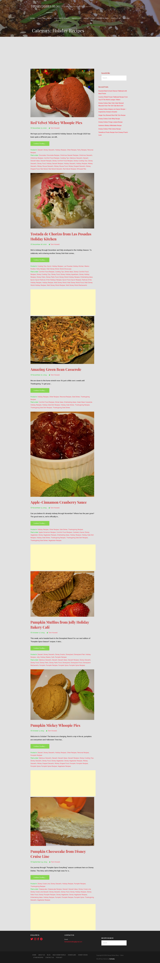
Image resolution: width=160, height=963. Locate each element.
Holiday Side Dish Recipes (51, 405)
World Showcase (65, 269)
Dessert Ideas (35, 161)
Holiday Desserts (69, 163)
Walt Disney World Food (75, 282)
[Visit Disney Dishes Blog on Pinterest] (41, 939)
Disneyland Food (76, 663)
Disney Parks (41, 277)
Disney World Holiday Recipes (69, 277)
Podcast (126, 18)
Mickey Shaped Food (62, 763)
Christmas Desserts (85, 155)
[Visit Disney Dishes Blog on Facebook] (38, 939)
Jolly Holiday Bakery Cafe (45, 657)
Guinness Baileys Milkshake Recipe (110, 125)
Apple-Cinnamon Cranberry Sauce (58, 502)
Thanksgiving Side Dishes (61, 407)
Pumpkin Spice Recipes (77, 665)
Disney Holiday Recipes (78, 892)
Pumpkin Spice (63, 665)
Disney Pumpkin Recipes (47, 895)
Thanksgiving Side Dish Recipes (41, 407)
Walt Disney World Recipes (56, 285)
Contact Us (115, 18)
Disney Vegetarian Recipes (47, 535)
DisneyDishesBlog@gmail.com (73, 941)
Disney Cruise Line (44, 884)
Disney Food (41, 163)
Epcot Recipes (76, 280)
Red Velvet (44, 169)
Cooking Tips (64, 158)
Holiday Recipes (60, 150)
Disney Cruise (89, 18)
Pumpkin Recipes (61, 657)
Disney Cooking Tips (81, 161)
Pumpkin (42, 665)
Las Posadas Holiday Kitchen (74, 266)
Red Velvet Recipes (69, 169)
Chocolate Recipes (52, 155)
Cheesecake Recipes (55, 889)
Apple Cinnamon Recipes (47, 532)
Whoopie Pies (81, 169)
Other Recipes (103, 18)
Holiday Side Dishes (67, 405)
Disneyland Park (79, 654)
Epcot (49, 266)
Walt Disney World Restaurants (76, 285)
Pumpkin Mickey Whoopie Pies (55, 725)
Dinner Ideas (69, 272)
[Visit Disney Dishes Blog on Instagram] (35, 939)
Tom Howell (55, 128)
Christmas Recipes (36, 158)
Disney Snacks (60, 654)
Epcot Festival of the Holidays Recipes (48, 280)
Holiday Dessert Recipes (54, 163)
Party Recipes (82, 150)
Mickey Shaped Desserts (76, 166)
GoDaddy (112, 959)
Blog (49, 18)
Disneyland (76, 18)
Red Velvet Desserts (55, 169)
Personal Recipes (65, 397)
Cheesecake (43, 889)
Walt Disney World (61, 18)
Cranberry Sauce (78, 532)
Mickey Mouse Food (61, 166)
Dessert (40, 150)
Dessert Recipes (46, 161)
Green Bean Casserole (84, 402)
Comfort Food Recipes (51, 158)
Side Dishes (76, 397)
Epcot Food (66, 280)
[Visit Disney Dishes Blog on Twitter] (31, 939)
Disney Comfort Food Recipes (62, 161)
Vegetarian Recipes (54, 540)
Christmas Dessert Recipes (69, 155)
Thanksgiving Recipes (82, 405)
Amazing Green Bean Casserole (55, 369)
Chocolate (42, 155)
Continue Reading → (39, 143)
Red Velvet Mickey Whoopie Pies (56, 122)
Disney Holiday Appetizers (69, 274)
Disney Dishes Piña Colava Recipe (109, 129)
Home (32, 18)
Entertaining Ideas (86, 277)
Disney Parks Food (52, 277)
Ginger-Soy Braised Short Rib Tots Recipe (111, 115)
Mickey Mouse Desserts (45, 166)
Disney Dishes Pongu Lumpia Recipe (110, 122)
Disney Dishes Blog (45, 6)
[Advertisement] (80, 53)
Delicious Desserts (76, 158)
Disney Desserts (48, 150)
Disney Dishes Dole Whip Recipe (109, 119)
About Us (41, 18)
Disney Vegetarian (57, 761)
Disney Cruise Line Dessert (39, 892)
